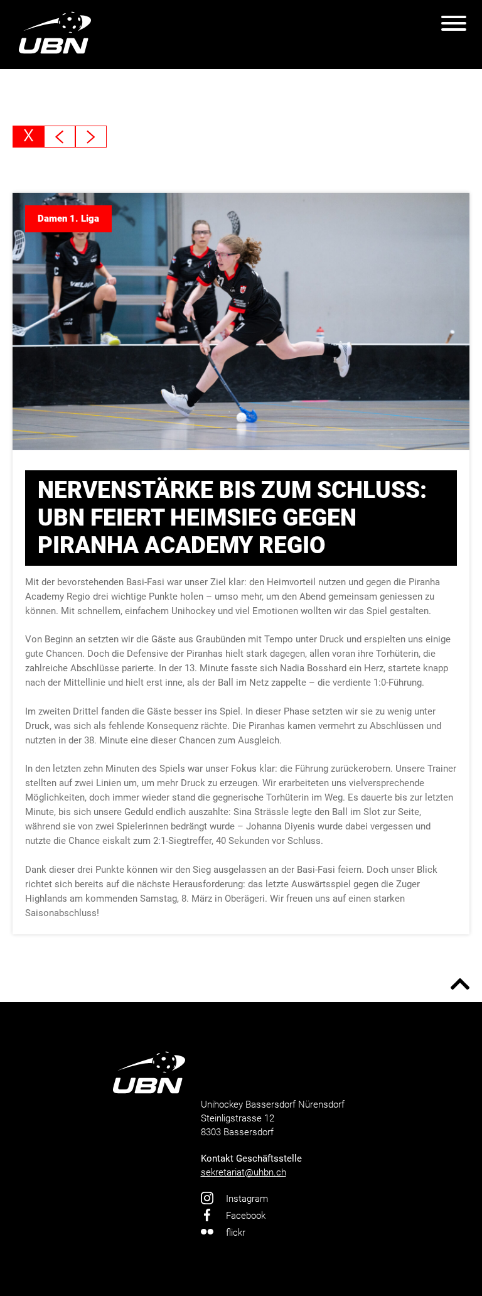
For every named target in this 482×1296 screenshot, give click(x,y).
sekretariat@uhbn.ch (243, 1172)
